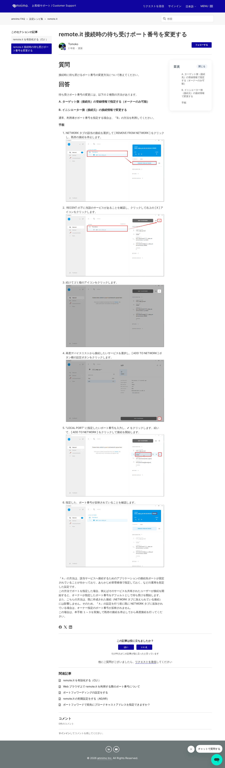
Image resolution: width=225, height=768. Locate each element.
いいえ (144, 647)
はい (126, 647)
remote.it (52, 18)
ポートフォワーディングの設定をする (85, 692)
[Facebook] (60, 627)
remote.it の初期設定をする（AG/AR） (86, 698)
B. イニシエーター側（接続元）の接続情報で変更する (193, 93)
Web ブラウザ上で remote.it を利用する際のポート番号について (101, 686)
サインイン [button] (174, 6)
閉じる (201, 66)
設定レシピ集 (36, 18)
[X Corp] (65, 627)
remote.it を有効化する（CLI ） (30, 39)
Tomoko (73, 44)
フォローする (201, 44)
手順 (184, 102)
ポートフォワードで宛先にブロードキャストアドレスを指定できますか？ (106, 704)
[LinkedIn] (70, 627)
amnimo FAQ (18, 18)
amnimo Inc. (104, 758)
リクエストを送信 (153, 6)
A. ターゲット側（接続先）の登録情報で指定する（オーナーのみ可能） (193, 79)
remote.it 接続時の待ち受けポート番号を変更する (31, 49)
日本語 (190, 6)
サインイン (64, 733)
